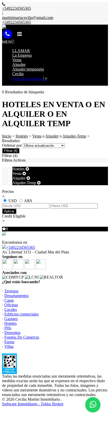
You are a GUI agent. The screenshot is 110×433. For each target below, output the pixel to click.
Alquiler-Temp (74, 136)
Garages (11, 319)
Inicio (6, 136)
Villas (9, 346)
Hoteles (22, 136)
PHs (7, 328)
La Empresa (22, 55)
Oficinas (11, 305)
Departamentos (16, 295)
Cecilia (18, 74)
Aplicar (9, 211)
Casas (9, 300)
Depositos (12, 332)
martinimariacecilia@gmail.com (27, 17)
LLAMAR (21, 50)
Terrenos (11, 291)
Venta (16, 60)
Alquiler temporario (28, 69)
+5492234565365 (20, 247)
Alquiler (19, 64)
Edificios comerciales (21, 314)
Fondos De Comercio (21, 337)
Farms (9, 342)
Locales (10, 309)
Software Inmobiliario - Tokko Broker (32, 404)
